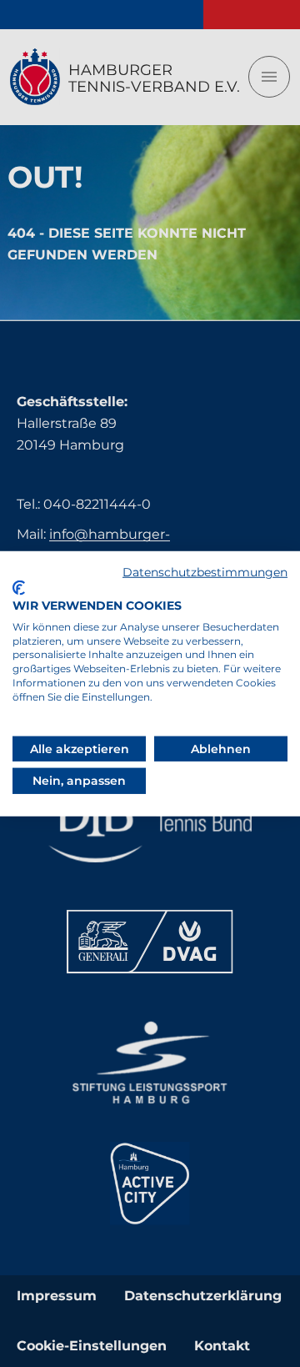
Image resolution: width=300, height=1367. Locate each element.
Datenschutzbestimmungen (205, 571)
